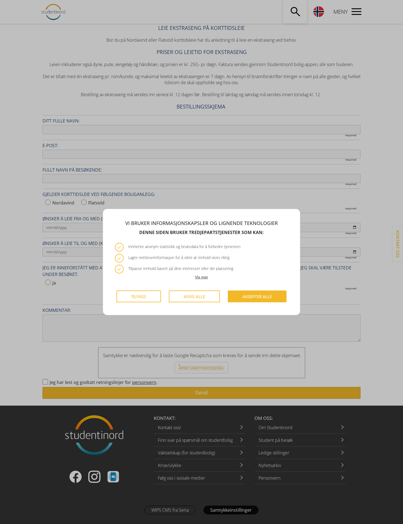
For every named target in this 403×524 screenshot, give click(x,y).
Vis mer (201, 277)
